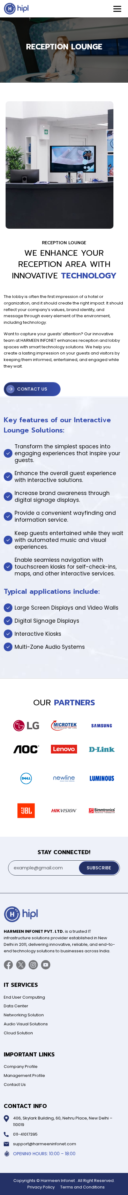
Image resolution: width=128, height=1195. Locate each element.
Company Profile (21, 1066)
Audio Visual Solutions (26, 1024)
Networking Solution (24, 1015)
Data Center (16, 1006)
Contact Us (15, 1084)
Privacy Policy (41, 1187)
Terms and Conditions (82, 1187)
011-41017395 (25, 1134)
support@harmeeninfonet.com (44, 1144)
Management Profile (24, 1075)
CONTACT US (32, 389)
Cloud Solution (18, 1033)
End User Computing (24, 997)
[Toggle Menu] (117, 9)
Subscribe (99, 868)
